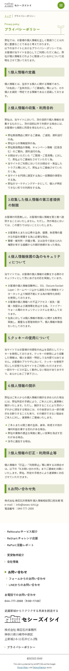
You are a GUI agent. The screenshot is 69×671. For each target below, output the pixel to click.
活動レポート (25, 545)
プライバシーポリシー (21, 647)
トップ (8, 15)
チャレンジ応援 (28, 538)
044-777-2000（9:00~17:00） (23, 601)
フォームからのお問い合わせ (27, 578)
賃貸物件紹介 (15, 555)
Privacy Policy (22, 667)
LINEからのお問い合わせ (24, 585)
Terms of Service (39, 667)
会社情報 (12, 561)
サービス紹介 (29, 531)
